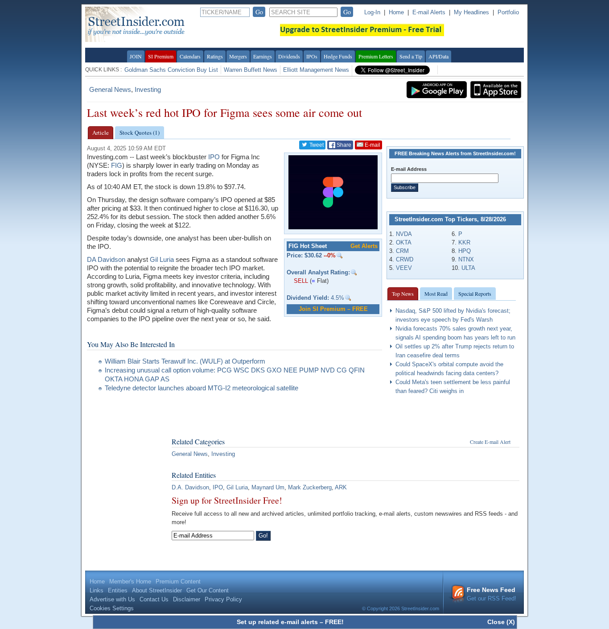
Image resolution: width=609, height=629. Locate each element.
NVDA (404, 234)
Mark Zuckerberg (310, 487)
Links (96, 590)
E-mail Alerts (428, 12)
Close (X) (501, 621)
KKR (464, 242)
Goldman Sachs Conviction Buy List (171, 69)
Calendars (190, 56)
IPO (214, 157)
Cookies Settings (112, 608)
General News (110, 89)
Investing (148, 89)
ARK (341, 487)
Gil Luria (162, 259)
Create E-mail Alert (490, 441)
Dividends (289, 56)
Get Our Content (207, 590)
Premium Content (178, 581)
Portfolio (508, 12)
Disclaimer (186, 599)
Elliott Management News (316, 69)
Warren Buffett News (250, 69)
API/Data (438, 56)
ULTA (468, 268)
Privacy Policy (223, 599)
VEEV (404, 268)
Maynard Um (267, 487)
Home (396, 12)
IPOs (311, 56)
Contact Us (154, 599)
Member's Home (130, 581)
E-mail (371, 145)
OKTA (403, 242)
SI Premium (160, 56)
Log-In (372, 12)
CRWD (404, 259)
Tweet (316, 145)
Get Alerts (364, 246)
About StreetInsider (157, 590)
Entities (118, 590)
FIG (116, 165)
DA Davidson (106, 259)
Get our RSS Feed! (491, 594)
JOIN (136, 56)
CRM (402, 251)
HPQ (464, 251)
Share (343, 145)
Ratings (215, 56)
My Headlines (471, 12)
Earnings (262, 56)
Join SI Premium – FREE (333, 309)
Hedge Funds (338, 56)
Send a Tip (410, 56)
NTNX (466, 259)
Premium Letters (375, 56)
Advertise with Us (112, 599)
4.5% (315, 297)
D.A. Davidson (190, 487)
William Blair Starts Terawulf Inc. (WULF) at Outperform (185, 361)
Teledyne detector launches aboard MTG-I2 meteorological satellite (201, 388)
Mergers (238, 56)
